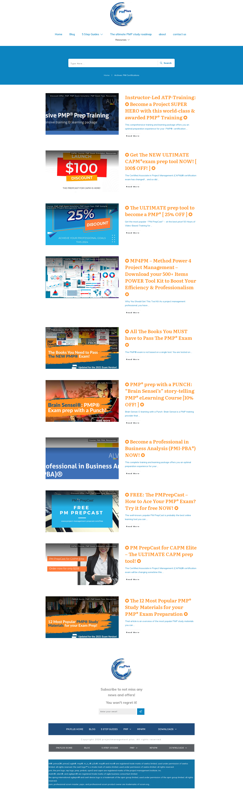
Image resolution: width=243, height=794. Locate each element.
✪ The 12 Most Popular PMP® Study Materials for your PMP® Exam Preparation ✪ (158, 607)
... (186, 128)
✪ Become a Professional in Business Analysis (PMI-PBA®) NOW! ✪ (160, 448)
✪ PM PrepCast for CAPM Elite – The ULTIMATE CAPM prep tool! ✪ (161, 554)
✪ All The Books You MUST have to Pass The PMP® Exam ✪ (158, 338)
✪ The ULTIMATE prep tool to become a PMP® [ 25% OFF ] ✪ (159, 211)
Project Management (67, 208)
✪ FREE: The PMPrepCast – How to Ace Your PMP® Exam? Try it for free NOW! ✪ (160, 501)
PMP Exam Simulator (80, 96)
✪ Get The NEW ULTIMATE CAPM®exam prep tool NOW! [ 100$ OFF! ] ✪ (161, 161)
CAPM (74, 153)
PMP (67, 96)
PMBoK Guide (78, 259)
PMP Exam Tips (98, 96)
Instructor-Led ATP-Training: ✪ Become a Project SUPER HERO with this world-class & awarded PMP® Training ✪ (160, 107)
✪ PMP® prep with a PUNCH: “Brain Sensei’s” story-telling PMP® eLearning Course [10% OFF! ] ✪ (159, 394)
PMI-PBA (101, 440)
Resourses (111, 96)
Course (81, 153)
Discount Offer (57, 96)
